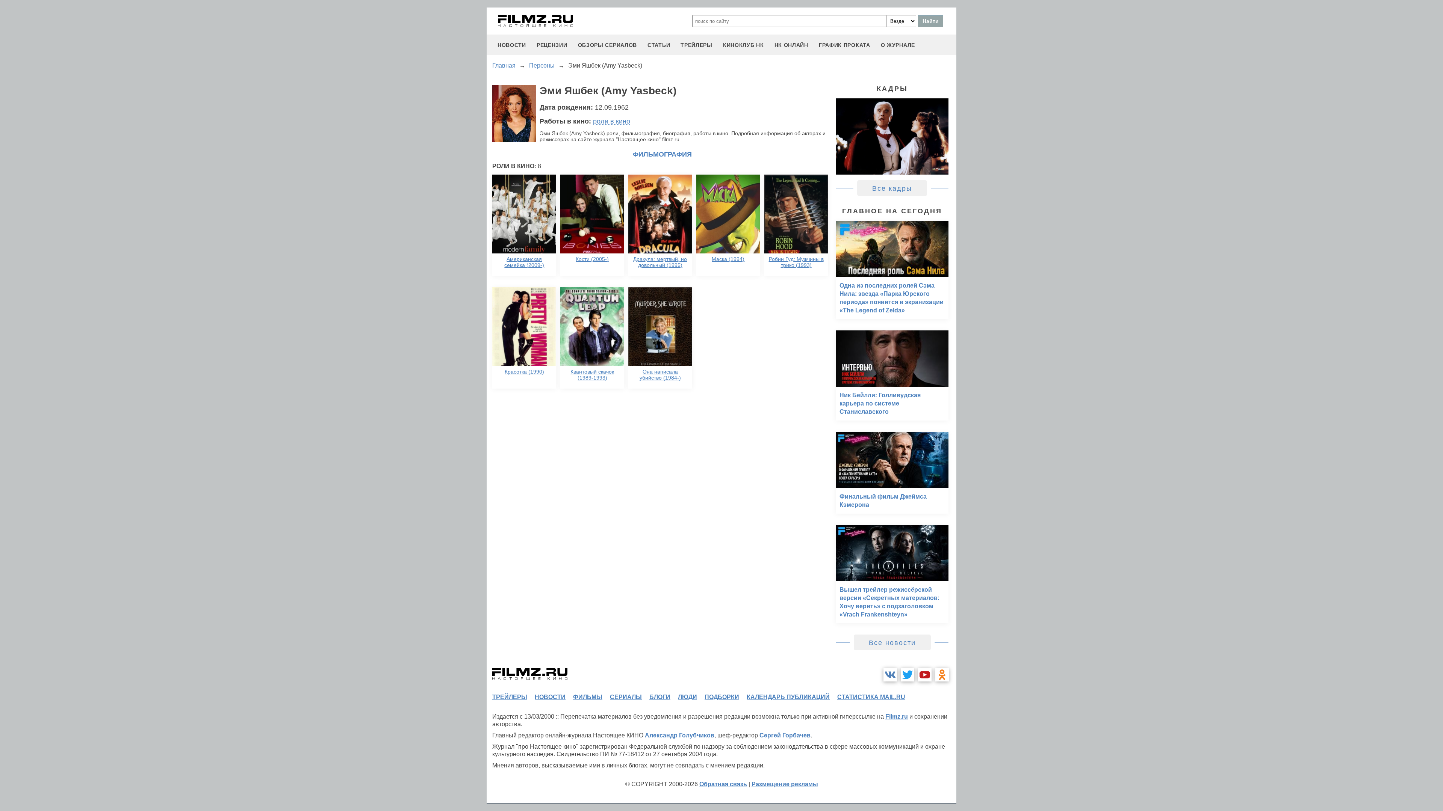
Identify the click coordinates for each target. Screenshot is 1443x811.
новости (512, 45)
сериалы (626, 697)
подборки (722, 697)
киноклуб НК (743, 45)
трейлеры (696, 45)
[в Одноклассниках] (942, 674)
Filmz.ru (896, 716)
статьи (658, 45)
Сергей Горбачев (785, 735)
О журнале (898, 45)
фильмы (587, 697)
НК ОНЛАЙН (791, 45)
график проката (844, 45)
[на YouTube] (925, 674)
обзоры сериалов (607, 45)
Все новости (892, 643)
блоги (659, 697)
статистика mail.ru (871, 697)
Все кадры (892, 188)
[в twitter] (907, 674)
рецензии (552, 45)
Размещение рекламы (785, 784)
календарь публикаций (788, 697)
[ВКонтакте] (890, 674)
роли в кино (611, 121)
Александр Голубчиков (679, 735)
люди (687, 697)
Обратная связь (723, 784)
